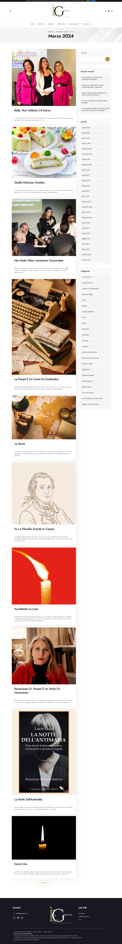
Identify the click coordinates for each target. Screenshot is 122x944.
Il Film (84, 317)
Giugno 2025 (86, 180)
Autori (84, 300)
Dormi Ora (20, 864)
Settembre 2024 (87, 217)
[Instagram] (112, 11)
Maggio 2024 (86, 238)
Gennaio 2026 (86, 143)
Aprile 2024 (85, 244)
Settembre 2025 (87, 164)
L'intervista (85, 340)
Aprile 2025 (85, 191)
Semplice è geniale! (88, 375)
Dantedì (84, 306)
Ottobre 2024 (86, 212)
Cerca (84, 53)
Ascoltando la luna (26, 609)
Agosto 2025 (86, 170)
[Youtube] (109, 11)
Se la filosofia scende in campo (34, 529)
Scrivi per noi (86, 24)
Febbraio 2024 (86, 254)
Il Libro (84, 323)
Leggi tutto (93, 0)
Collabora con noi (84, 916)
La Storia (19, 444)
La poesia (85, 346)
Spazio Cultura (86, 387)
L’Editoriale (50, 24)
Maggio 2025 (86, 186)
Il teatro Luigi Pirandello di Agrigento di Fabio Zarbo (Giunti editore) (94, 94)
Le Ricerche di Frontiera (89, 352)
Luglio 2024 (85, 228)
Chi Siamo (40, 24)
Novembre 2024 (87, 207)
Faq (80, 919)
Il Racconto (85, 329)
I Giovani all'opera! (88, 312)
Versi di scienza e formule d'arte (92, 398)
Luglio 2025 (85, 175)
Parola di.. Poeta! (87, 364)
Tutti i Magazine (74, 24)
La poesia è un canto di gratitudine (36, 379)
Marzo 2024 (86, 249)
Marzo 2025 (85, 196)
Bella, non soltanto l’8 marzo (32, 110)
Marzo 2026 (86, 138)
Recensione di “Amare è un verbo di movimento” (37, 691)
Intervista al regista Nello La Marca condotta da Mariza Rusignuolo (93, 86)
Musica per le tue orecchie (90, 358)
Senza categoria (87, 381)
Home (32, 24)
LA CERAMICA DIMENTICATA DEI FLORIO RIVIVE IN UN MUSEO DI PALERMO (95, 109)
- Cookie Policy (47, 932)
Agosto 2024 (86, 223)
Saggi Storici (86, 369)
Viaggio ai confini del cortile (90, 404)
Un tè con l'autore (87, 392)
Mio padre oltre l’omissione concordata (38, 260)
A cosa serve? (86, 277)
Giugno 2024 (86, 233)
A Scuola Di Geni (87, 283)
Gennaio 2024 (86, 260)
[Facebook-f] (105, 11)
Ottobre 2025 (86, 159)
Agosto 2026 (86, 127)
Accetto (88, 0)
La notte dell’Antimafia (28, 799)
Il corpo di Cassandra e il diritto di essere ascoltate (94, 102)
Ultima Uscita (62, 24)
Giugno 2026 (86, 133)
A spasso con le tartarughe (90, 288)
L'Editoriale (85, 335)
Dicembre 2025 (86, 149)
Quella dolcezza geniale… (30, 182)
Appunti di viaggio (87, 294)
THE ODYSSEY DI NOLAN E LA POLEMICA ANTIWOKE (92, 78)
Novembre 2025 (87, 154)
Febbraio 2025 (86, 201)
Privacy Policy (37, 932)
